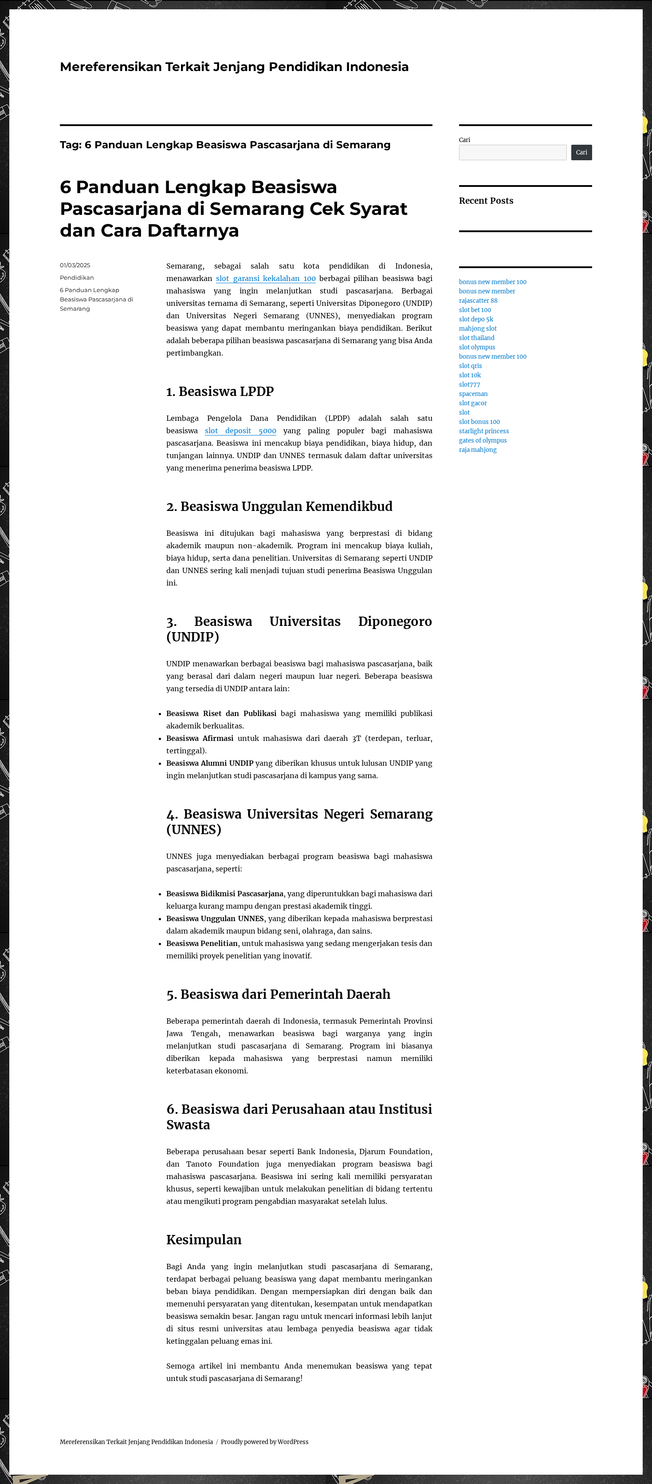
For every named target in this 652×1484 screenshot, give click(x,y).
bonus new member (487, 291)
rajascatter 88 (478, 301)
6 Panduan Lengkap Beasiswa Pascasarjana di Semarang (97, 299)
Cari (464, 140)
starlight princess (484, 431)
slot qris (470, 366)
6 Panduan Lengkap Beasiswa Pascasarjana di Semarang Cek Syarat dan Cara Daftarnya (234, 208)
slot (464, 412)
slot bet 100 (475, 310)
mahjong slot (478, 328)
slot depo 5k (476, 319)
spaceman (473, 394)
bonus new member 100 (492, 282)
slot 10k (470, 375)
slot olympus (477, 347)
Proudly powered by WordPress (265, 1442)
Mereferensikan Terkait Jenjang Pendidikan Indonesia (234, 66)
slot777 (469, 384)
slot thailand (477, 338)
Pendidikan (77, 277)
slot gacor (473, 403)
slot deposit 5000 (240, 430)
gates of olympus (483, 440)
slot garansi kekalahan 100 (265, 278)
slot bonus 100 (479, 422)
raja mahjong (478, 450)
